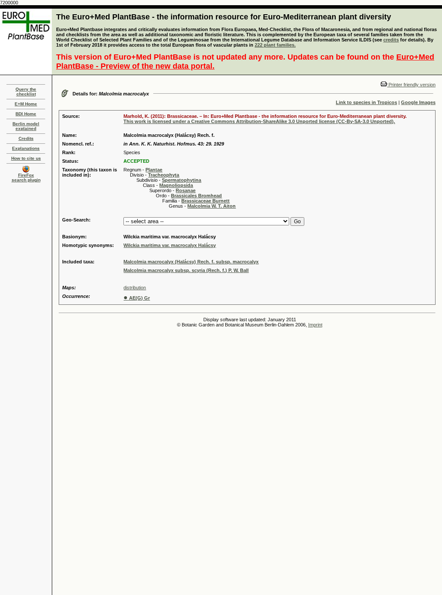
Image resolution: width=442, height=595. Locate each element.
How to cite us (26, 158)
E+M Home (26, 103)
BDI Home (26, 113)
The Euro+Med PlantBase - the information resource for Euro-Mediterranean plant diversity (223, 17)
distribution (134, 287)
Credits (26, 138)
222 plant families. (275, 44)
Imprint (315, 324)
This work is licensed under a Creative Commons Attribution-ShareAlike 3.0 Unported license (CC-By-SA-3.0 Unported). (259, 121)
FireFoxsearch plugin (26, 177)
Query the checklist (26, 91)
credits (391, 39)
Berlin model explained (26, 126)
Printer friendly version (411, 84)
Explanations (26, 148)
